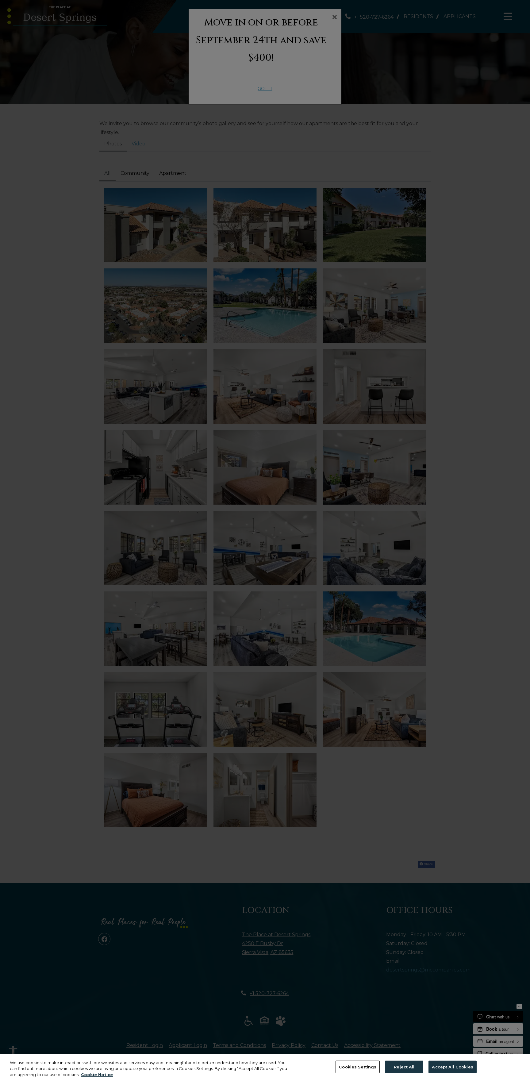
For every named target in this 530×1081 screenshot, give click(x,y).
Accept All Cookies (452, 1066)
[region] (265, 1067)
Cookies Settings (357, 1066)
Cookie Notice (97, 1074)
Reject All (404, 1066)
